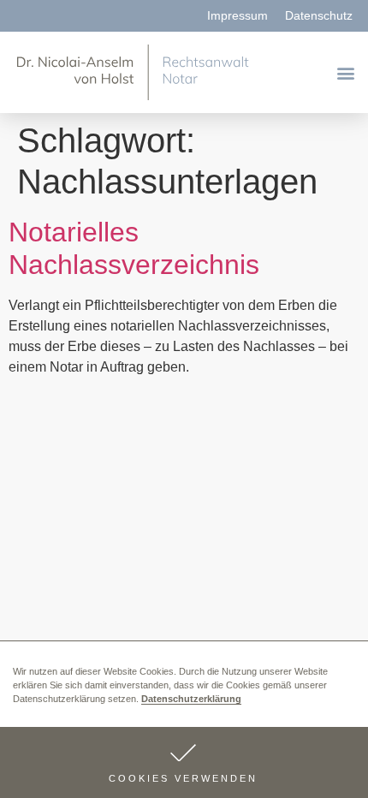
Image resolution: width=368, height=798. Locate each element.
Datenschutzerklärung (191, 699)
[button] (184, 762)
